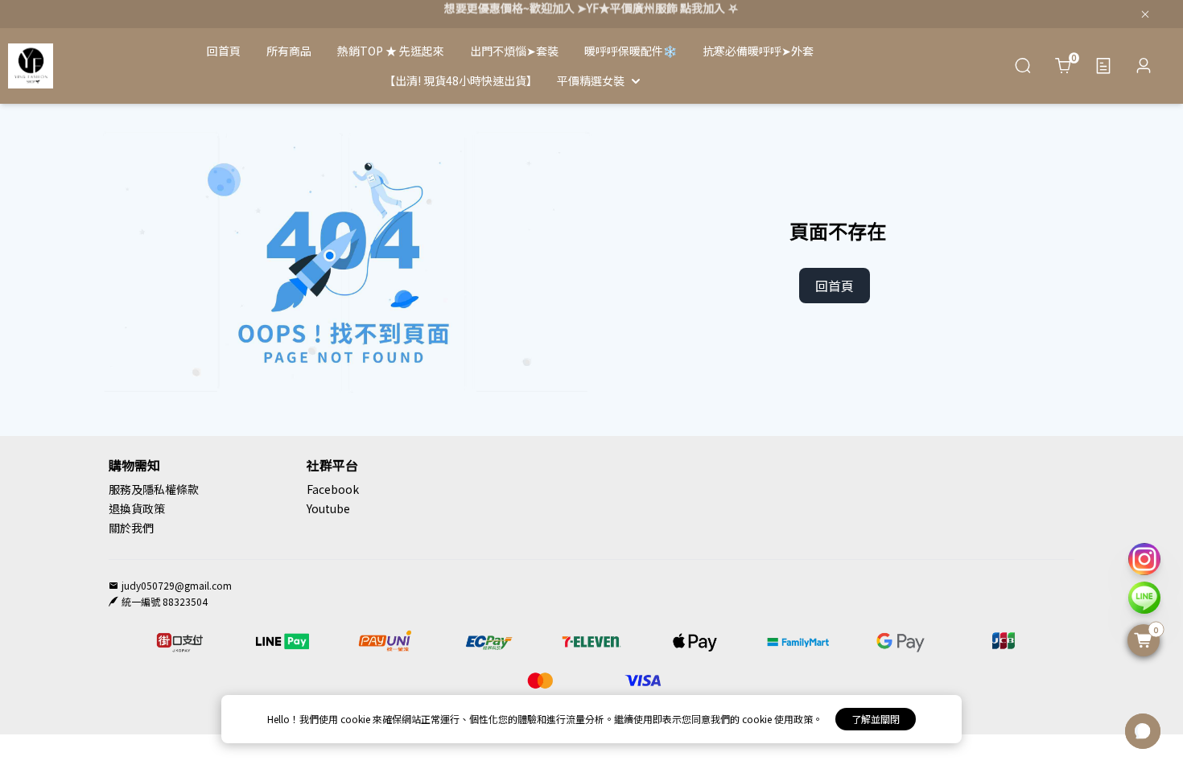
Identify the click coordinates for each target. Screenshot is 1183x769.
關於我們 (131, 528)
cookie (356, 719)
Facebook (333, 489)
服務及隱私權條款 (154, 489)
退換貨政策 (137, 508)
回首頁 (834, 285)
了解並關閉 (875, 719)
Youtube (328, 508)
